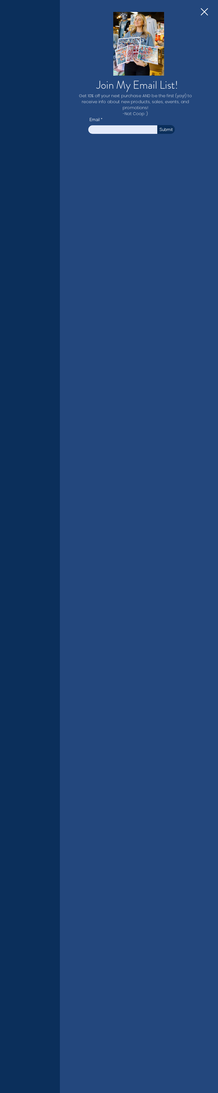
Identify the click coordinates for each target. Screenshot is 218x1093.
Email (94, 119)
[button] (204, 11)
